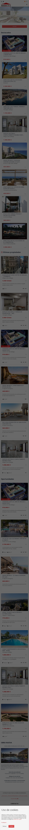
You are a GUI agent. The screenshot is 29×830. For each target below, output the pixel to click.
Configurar (3, 822)
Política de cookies (18, 819)
